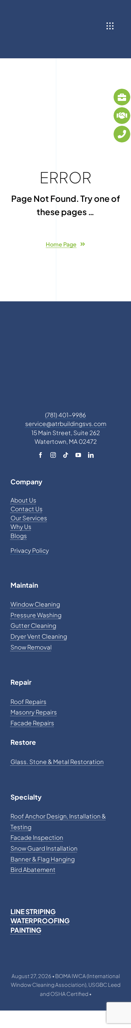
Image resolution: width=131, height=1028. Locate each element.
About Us (23, 500)
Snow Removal (31, 647)
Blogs (18, 535)
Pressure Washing (35, 615)
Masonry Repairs (33, 712)
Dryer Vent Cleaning (38, 636)
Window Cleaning (35, 604)
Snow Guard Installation (44, 848)
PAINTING (25, 930)
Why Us (20, 526)
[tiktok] (65, 455)
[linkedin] (91, 455)
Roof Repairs (28, 701)
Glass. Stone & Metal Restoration (57, 761)
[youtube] (78, 455)
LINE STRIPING (33, 911)
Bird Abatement (33, 869)
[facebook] (40, 455)
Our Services (28, 518)
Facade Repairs (32, 723)
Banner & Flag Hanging (42, 859)
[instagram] (53, 455)
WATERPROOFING (40, 920)
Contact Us (26, 509)
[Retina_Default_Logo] (65, 10)
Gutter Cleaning (33, 625)
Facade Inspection (36, 837)
